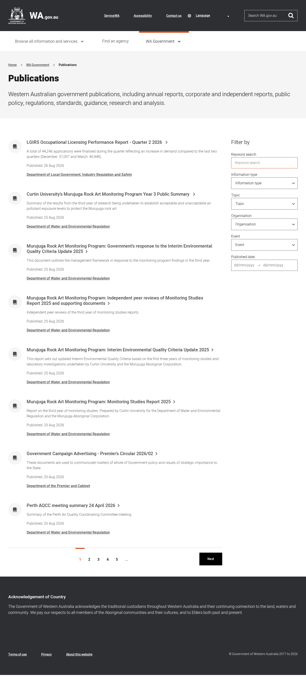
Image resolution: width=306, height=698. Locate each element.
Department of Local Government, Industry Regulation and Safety (79, 174)
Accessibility (143, 15)
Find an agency (115, 41)
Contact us (173, 15)
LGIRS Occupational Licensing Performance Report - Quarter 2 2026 (95, 142)
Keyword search (243, 154)
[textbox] (213, 15)
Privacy (46, 654)
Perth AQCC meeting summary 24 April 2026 (71, 505)
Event (235, 236)
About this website (79, 654)
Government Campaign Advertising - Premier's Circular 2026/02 (90, 453)
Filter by (240, 142)
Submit (291, 15)
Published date (243, 257)
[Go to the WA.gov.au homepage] (33, 15)
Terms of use (17, 654)
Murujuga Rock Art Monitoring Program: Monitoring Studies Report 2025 (99, 402)
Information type (244, 174)
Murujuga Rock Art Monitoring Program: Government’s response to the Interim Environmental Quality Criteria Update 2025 (119, 249)
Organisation (241, 216)
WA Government (160, 41)
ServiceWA (111, 15)
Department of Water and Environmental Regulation (68, 226)
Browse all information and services (46, 41)
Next (210, 559)
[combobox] (213, 15)
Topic (235, 195)
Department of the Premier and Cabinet (58, 486)
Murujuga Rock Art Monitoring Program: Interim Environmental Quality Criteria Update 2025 (118, 350)
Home (12, 65)
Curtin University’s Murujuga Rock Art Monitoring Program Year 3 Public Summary (109, 194)
